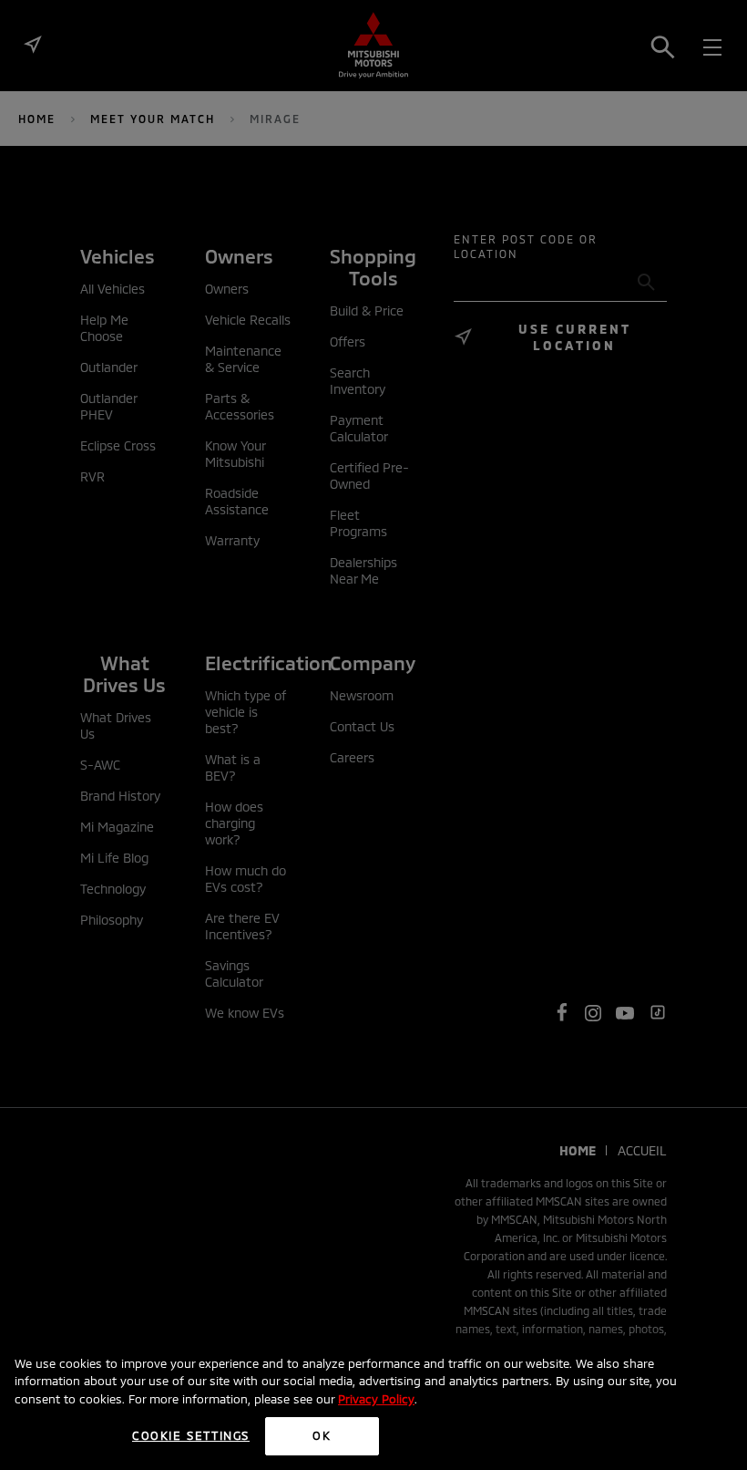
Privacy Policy (376, 1399)
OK (321, 1435)
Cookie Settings (191, 1435)
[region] (373, 1403)
